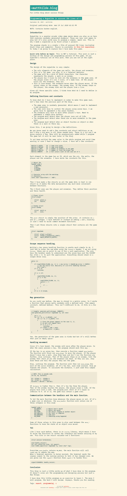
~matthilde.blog (44, 8)
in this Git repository (84, 47)
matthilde (66, 486)
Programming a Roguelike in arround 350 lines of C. (56, 18)
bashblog (51, 487)
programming (48, 483)
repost (38, 483)
